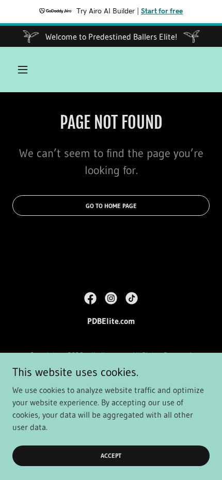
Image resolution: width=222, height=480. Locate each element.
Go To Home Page (111, 206)
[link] (90, 298)
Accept (111, 455)
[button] (27, 69)
